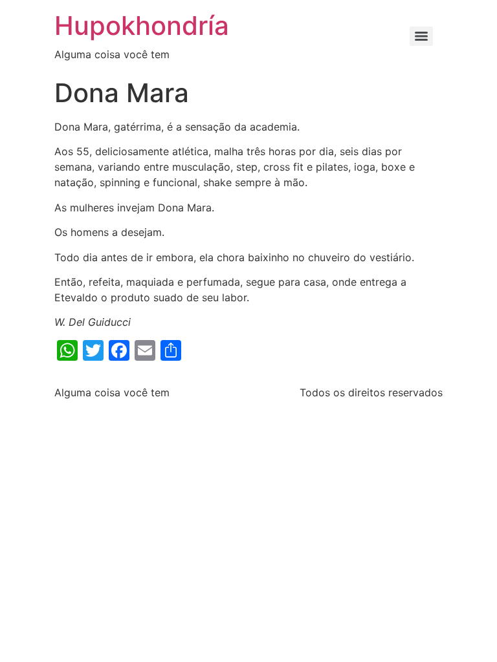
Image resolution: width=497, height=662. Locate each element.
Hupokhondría (141, 25)
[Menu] (421, 36)
